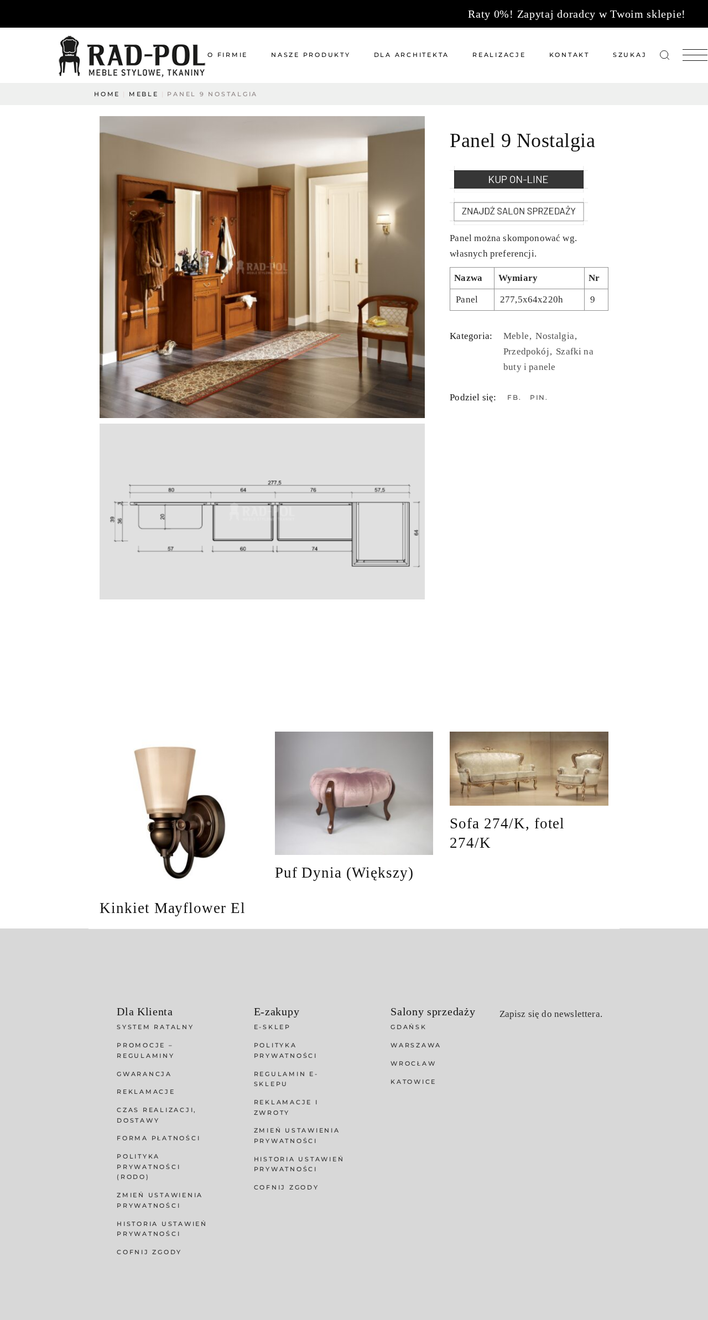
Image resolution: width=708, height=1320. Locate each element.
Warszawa (416, 1045)
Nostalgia (555, 336)
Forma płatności (158, 1138)
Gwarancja (144, 1074)
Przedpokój (527, 351)
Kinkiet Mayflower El (173, 908)
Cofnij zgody (149, 1252)
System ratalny (155, 1027)
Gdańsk (409, 1027)
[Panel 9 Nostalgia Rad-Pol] (262, 267)
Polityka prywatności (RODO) (148, 1166)
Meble (517, 336)
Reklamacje (146, 1091)
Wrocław (413, 1063)
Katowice (413, 1082)
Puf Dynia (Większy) (344, 872)
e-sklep (272, 1027)
